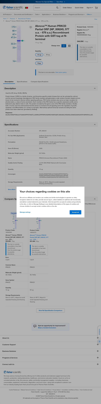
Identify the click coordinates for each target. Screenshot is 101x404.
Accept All (75, 212)
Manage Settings (25, 212)
